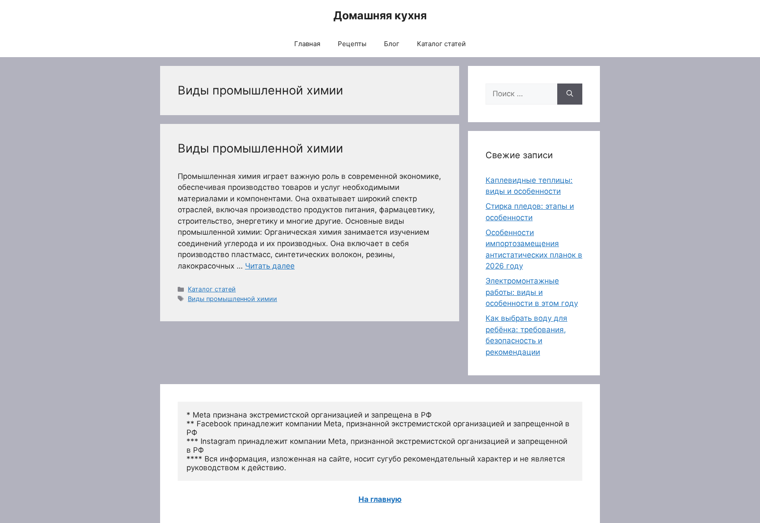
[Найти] (569, 94)
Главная (307, 44)
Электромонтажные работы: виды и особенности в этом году (532, 292)
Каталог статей (441, 44)
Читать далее (270, 266)
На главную (380, 499)
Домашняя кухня (380, 15)
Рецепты (352, 44)
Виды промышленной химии (260, 148)
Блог (391, 44)
